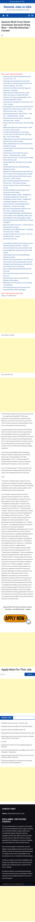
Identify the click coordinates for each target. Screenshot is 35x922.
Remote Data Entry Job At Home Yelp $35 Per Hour (18, 106)
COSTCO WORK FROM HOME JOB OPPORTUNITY (17, 213)
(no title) (3, 741)
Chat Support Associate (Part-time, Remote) (16, 81)
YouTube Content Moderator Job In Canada (16, 132)
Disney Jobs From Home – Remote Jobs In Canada (18, 157)
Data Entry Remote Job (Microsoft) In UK (13, 729)
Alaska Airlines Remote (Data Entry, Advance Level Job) (17, 733)
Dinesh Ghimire (28, 884)
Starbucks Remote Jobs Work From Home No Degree (16, 726)
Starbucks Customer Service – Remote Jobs (14, 723)
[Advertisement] (17, 54)
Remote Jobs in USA (17, 7)
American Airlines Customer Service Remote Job (17, 248)
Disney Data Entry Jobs (10, 160)
